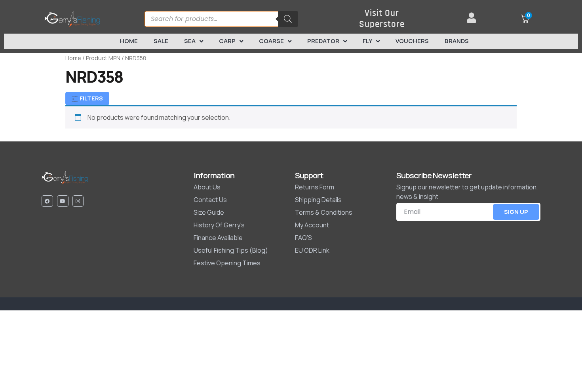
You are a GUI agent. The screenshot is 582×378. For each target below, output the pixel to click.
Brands (457, 41)
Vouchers (412, 41)
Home (129, 41)
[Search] (288, 19)
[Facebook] (47, 201)
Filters (90, 98)
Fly (367, 41)
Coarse (271, 41)
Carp (227, 41)
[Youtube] (62, 201)
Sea (190, 41)
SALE (161, 41)
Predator (323, 41)
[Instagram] (78, 201)
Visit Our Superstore (382, 19)
